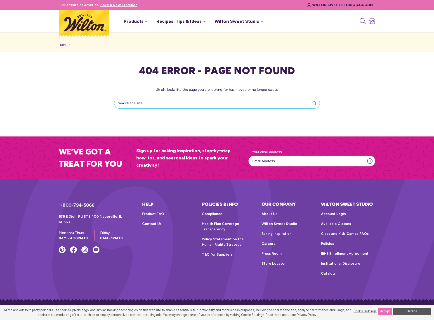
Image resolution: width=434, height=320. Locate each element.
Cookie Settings (365, 311)
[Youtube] (96, 249)
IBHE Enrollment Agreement (344, 253)
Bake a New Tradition (118, 5)
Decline (412, 311)
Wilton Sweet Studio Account (343, 5)
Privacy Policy (306, 315)
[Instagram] (84, 249)
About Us (269, 214)
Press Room (272, 253)
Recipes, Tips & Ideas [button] (179, 21)
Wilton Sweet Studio (279, 224)
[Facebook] (73, 249)
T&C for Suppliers (217, 254)
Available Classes (336, 224)
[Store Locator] (372, 21)
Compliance (212, 214)
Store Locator (274, 263)
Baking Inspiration (277, 233)
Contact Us (152, 224)
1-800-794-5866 (76, 205)
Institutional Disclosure (340, 263)
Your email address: (267, 152)
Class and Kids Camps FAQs (345, 233)
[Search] (362, 21)
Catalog (328, 273)
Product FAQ (153, 214)
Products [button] (134, 21)
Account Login (333, 214)
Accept (385, 311)
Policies (327, 243)
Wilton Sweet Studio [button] (237, 21)
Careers (268, 243)
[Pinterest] (62, 249)
